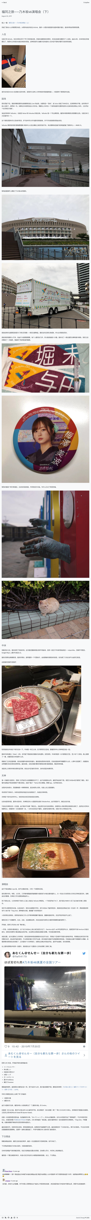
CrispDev (86, 2)
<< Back (4, 2)
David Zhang (80, 1218)
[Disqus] (45, 1190)
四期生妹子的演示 (20, 1120)
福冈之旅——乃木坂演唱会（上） (19, 23)
